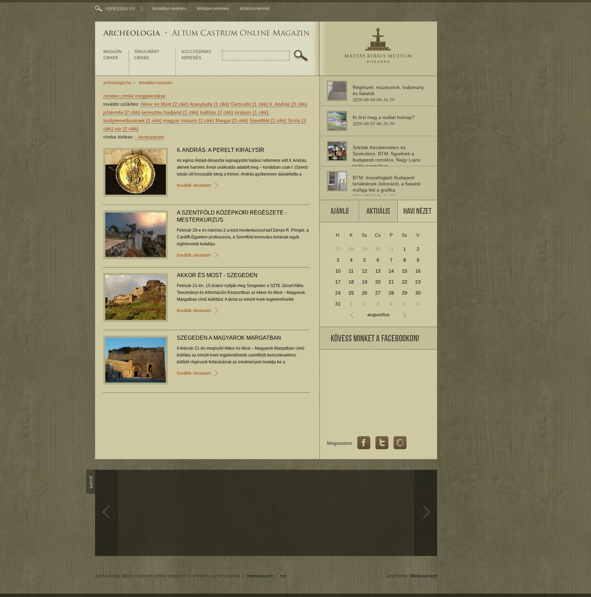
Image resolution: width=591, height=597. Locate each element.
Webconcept (423, 576)
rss (283, 576)
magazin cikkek (112, 54)
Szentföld (268, 120)
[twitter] (382, 443)
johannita (121, 112)
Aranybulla (209, 104)
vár (127, 128)
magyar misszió (188, 120)
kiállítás (216, 112)
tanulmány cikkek (146, 54)
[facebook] (364, 443)
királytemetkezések (132, 120)
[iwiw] (400, 443)
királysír (251, 112)
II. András (288, 104)
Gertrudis (249, 104)
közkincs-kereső (255, 8)
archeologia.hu (117, 82)
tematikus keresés (169, 8)
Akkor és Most (164, 104)
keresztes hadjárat (170, 112)
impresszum (260, 576)
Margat (231, 120)
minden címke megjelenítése (134, 96)
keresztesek (149, 137)
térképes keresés (213, 8)
